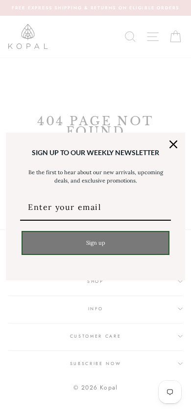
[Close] (173, 144)
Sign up (95, 242)
